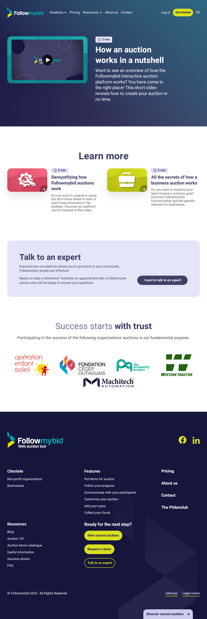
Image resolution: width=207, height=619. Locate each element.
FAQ (10, 565)
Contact (126, 12)
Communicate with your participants (110, 492)
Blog (10, 531)
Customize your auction (101, 499)
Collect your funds (97, 512)
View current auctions (103, 535)
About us (111, 12)
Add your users (95, 506)
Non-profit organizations (24, 479)
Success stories (18, 558)
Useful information (20, 552)
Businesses (15, 485)
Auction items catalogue (24, 545)
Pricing (75, 12)
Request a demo (99, 549)
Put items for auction (99, 479)
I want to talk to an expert (162, 280)
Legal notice (191, 593)
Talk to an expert (100, 563)
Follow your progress (99, 485)
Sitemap (171, 593)
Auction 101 (15, 538)
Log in (165, 12)
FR (198, 12)
